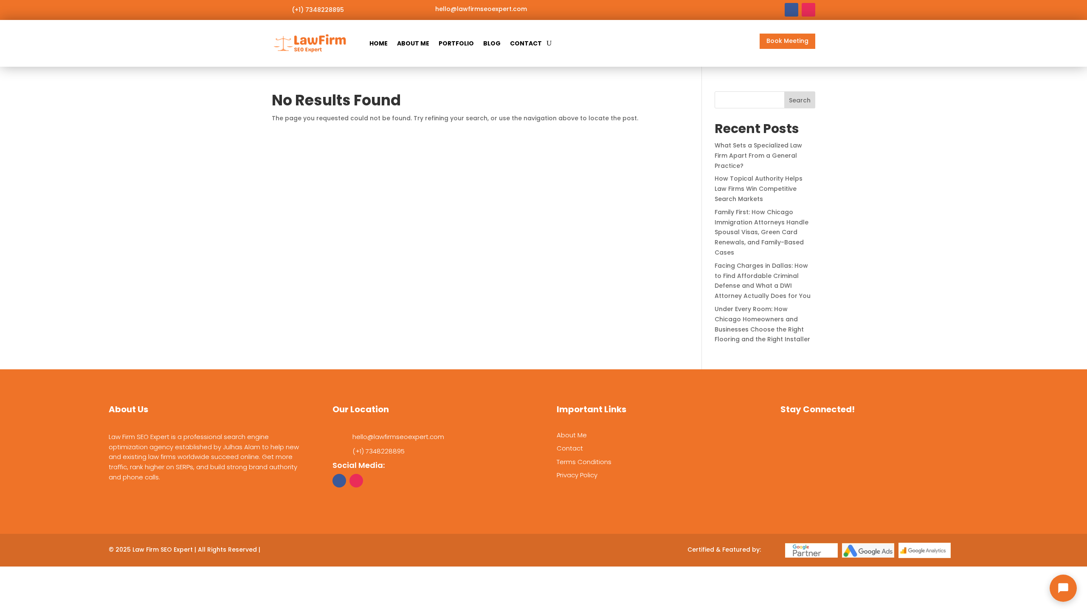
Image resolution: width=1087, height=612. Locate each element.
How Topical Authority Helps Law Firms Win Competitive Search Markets (759, 188)
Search (800, 100)
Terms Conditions (584, 461)
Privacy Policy (577, 474)
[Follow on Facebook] (791, 10)
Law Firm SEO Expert (162, 549)
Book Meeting (787, 41)
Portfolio (456, 43)
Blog (492, 43)
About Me (413, 43)
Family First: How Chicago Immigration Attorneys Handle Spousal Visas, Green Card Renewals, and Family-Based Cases (761, 232)
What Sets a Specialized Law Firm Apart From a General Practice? (758, 155)
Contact (526, 43)
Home (378, 43)
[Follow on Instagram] (808, 10)
